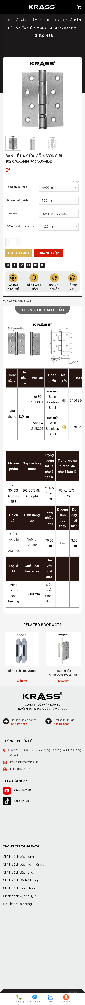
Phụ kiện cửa (55, 20)
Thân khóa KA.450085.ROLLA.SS (63, 672)
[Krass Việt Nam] (42, 7)
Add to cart (18, 253)
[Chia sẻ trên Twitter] (21, 265)
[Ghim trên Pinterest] (35, 265)
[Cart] (79, 6)
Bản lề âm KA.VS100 (22, 671)
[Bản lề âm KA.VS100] (22, 649)
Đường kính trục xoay (20, 226)
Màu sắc (11, 213)
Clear (76, 182)
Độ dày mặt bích (17, 200)
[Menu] (5, 7)
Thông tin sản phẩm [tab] (17, 301)
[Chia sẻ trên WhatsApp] (7, 265)
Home (9, 20)
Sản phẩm (29, 20)
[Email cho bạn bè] (28, 265)
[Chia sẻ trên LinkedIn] (42, 265)
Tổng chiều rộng (16, 187)
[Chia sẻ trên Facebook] (14, 265)
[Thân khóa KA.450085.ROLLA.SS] (63, 649)
